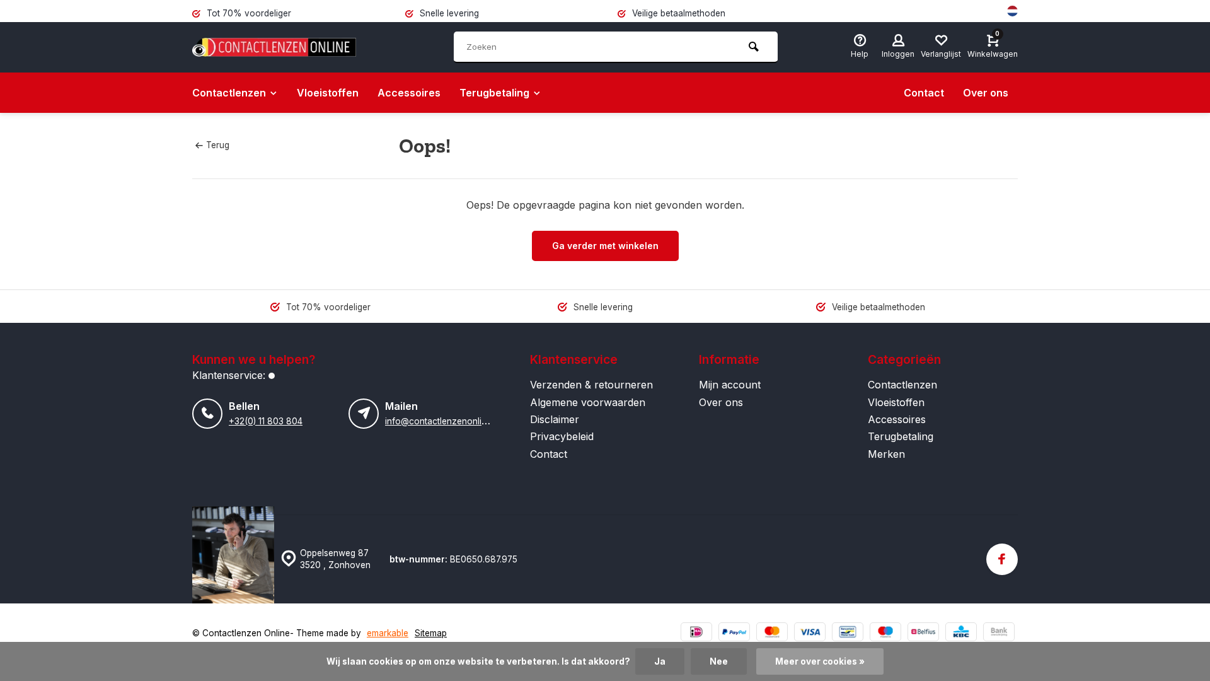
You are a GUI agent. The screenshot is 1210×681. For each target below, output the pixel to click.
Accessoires (409, 92)
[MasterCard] (772, 633)
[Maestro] (885, 633)
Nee (719, 661)
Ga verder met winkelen (605, 245)
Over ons (985, 92)
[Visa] (810, 633)
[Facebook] (1002, 559)
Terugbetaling (494, 92)
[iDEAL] (696, 633)
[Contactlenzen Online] (274, 47)
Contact (924, 92)
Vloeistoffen (328, 92)
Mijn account (730, 384)
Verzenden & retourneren (591, 384)
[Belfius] (923, 633)
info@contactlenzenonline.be (444, 421)
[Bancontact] (847, 633)
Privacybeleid (562, 436)
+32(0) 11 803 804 (265, 421)
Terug (217, 145)
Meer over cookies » (820, 661)
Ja (660, 661)
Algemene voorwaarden (587, 402)
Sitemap (431, 633)
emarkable (387, 633)
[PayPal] (734, 633)
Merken (886, 454)
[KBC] (961, 633)
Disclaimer (554, 419)
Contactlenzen (229, 92)
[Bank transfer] (999, 633)
